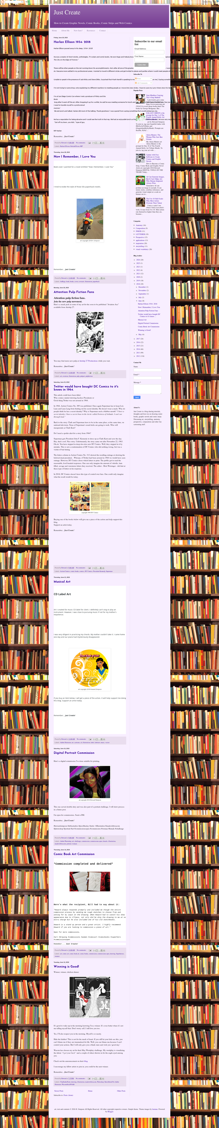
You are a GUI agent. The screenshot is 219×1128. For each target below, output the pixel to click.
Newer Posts (58, 1091)
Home (54, 30)
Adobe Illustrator (65, 742)
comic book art (74, 954)
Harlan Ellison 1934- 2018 (72, 42)
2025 (138, 263)
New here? (78, 30)
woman (74, 844)
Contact (102, 30)
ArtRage (63, 281)
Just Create (67, 12)
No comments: (81, 143)
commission (85, 841)
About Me (65, 30)
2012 (138, 356)
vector (107, 742)
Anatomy (139, 225)
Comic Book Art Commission (74, 854)
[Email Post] (89, 143)
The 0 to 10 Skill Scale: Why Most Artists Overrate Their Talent (154, 200)
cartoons (77, 742)
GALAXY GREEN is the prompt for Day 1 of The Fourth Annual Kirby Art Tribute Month (155, 116)
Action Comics (65, 571)
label (92, 742)
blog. (86, 1061)
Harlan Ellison (65, 146)
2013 (138, 352)
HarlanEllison (74, 146)
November (143, 290)
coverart (81, 281)
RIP (81, 146)
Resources (91, 30)
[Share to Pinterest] (103, 143)
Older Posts (121, 1091)
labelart (97, 742)
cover (76, 281)
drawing (112, 954)
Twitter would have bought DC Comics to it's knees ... (149, 315)
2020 (138, 277)
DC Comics (88, 571)
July (140, 297)
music (103, 742)
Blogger (110, 1111)
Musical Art (62, 581)
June (140, 301)
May (140, 334)
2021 (138, 273)
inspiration (139, 243)
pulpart (82, 376)
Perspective (140, 237)
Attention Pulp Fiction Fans (74, 292)
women (57, 956)
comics (81, 571)
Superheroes (120, 954)
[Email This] (93, 143)
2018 (138, 284)
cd (81, 742)
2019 (138, 280)
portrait (69, 844)
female (105, 841)
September (143, 294)
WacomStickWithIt (68, 1084)
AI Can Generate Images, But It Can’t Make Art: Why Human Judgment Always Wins (155, 180)
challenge (78, 841)
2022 (138, 270)
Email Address (140, 49)
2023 (138, 266)
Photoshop (100, 1082)
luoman (155, 1109)
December (142, 287)
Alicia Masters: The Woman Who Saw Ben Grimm (154, 137)
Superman (109, 571)
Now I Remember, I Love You (75, 156)
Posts (139, 78)
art (61, 376)
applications (140, 240)
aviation (65, 376)
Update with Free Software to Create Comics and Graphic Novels (153, 157)
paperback (96, 281)
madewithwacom (60, 844)
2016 (138, 342)
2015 (138, 345)
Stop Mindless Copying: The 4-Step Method (154, 96)
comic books (75, 571)
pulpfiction (89, 376)
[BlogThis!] (96, 143)
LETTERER (140, 234)
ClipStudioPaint (65, 1082)
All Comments (142, 83)
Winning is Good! (66, 966)
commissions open (96, 841)
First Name (139, 56)
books (72, 281)
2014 (138, 349)
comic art (66, 954)
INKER (138, 231)
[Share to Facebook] (101, 143)
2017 (138, 338)
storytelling (140, 246)
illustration (88, 281)
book (67, 281)
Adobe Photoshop (65, 841)
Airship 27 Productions (88, 361)
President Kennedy (99, 571)
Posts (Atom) (68, 1095)
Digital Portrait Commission (74, 753)
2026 (138, 260)
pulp (78, 376)
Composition (140, 228)
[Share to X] (98, 143)
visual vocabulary (142, 249)
